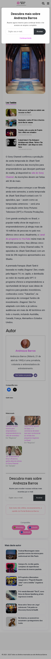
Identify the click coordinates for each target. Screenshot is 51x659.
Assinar (40, 31)
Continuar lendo (25, 38)
